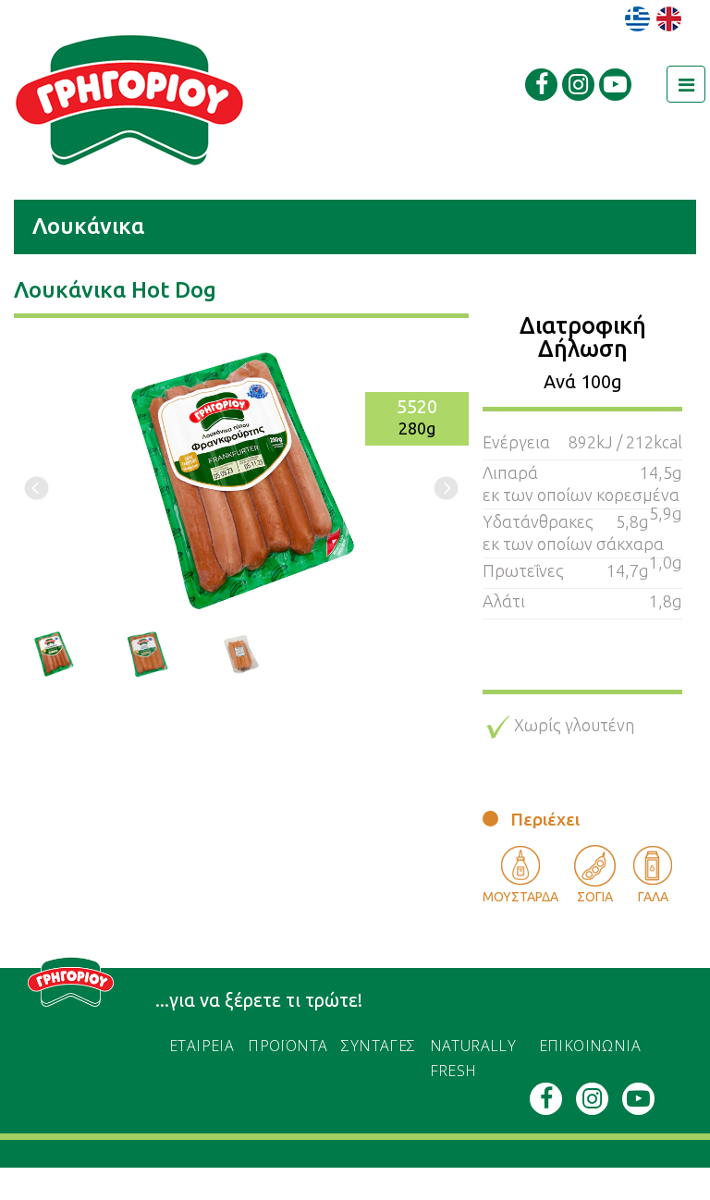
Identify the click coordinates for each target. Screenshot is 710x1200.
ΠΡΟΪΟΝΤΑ (287, 1045)
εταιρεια (201, 1045)
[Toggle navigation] (686, 84)
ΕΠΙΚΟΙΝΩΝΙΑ (590, 1045)
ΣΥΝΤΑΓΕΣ (378, 1045)
